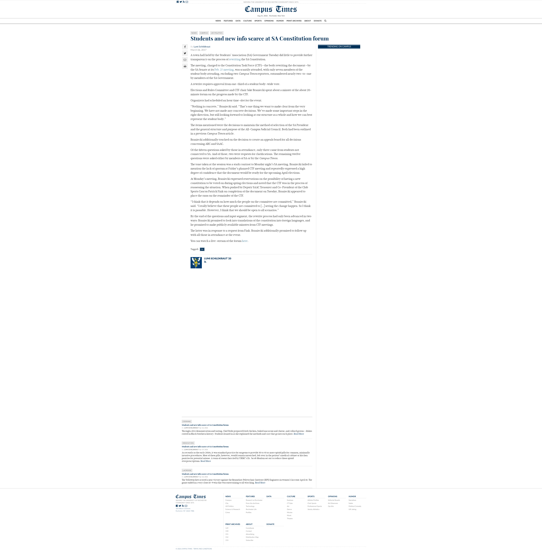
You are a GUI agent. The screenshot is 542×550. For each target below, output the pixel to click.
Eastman (290, 500)
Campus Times (271, 9)
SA (202, 249)
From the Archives (252, 503)
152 (226, 537)
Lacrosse (187, 470)
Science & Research (232, 509)
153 (226, 540)
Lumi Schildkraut (202, 47)
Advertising (250, 534)
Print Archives (294, 21)
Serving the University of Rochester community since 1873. (191, 502)
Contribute (250, 528)
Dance (289, 509)
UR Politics (217, 33)
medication (188, 443)
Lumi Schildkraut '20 (217, 258)
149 (226, 528)
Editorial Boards (334, 500)
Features (228, 21)
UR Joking (352, 509)
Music (289, 515)
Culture (247, 21)
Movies (289, 512)
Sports (258, 21)
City (226, 503)
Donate (318, 21)
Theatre (290, 518)
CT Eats (290, 503)
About (307, 21)
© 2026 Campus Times (184, 549)
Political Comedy (355, 506)
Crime (227, 512)
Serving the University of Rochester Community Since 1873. (271, 2)
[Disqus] (247, 307)
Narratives (352, 500)
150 (226, 531)
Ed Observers (333, 503)
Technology (250, 506)
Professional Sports (315, 506)
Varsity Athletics (313, 509)
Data (238, 21)
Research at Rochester (254, 500)
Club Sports (312, 503)
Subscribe (249, 540)
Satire (351, 503)
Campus (204, 33)
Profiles (248, 512)
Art (288, 506)
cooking (187, 421)
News (218, 21)
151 (226, 534)
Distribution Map (252, 537)
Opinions (269, 21)
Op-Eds (331, 506)
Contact (249, 531)
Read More (299, 434)
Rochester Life (251, 509)
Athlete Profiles (313, 500)
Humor (280, 21)
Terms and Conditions (202, 549)
